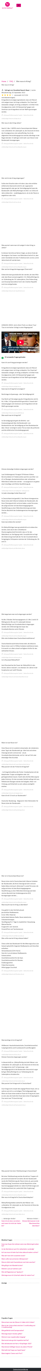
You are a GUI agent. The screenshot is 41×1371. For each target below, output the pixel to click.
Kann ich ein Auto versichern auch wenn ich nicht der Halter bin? (11, 1223)
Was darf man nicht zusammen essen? (13, 1255)
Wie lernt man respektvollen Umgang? (13, 1337)
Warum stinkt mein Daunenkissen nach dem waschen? (18, 1262)
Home (3, 81)
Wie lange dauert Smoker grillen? (11, 1334)
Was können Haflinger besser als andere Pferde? (16, 1347)
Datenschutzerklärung (20, 1369)
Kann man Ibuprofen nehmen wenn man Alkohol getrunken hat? (20, 1245)
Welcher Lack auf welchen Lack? (11, 1269)
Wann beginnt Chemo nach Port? (11, 1353)
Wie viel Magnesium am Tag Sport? (12, 1272)
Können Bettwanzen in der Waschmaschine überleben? (31, 1223)
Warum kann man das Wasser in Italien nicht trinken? (18, 1322)
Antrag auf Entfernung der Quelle (12, 115)
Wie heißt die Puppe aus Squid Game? (13, 1350)
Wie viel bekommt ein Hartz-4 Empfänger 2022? (16, 1343)
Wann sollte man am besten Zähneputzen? (14, 1259)
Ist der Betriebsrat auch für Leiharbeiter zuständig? (17, 1249)
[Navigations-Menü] (18, 5)
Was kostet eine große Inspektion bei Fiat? (15, 1340)
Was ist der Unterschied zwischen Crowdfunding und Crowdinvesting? (18, 1326)
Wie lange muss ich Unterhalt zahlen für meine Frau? (17, 1275)
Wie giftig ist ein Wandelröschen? (12, 1265)
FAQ (11, 81)
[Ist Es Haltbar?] (7, 5)
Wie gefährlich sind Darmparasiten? (12, 1330)
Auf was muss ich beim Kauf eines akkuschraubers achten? (19, 1252)
